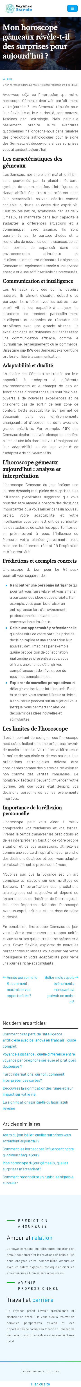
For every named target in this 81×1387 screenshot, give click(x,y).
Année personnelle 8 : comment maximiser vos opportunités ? (22, 986)
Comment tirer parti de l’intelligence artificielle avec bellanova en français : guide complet (39, 1040)
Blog (9, 78)
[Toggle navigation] (72, 8)
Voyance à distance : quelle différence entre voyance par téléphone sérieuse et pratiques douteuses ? (39, 1060)
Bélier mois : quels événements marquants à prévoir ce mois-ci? (59, 989)
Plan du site (40, 1384)
